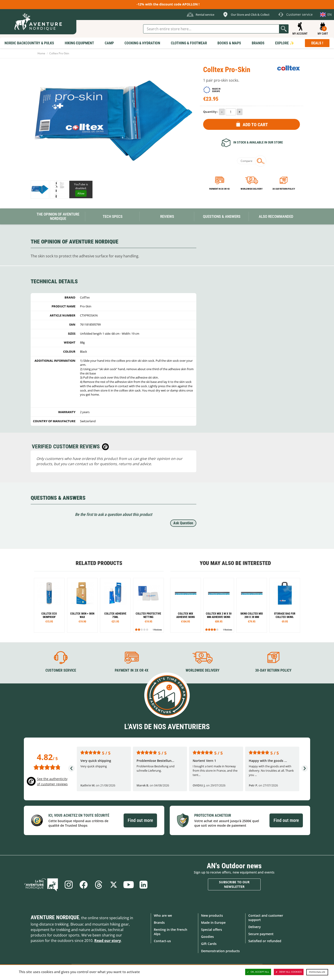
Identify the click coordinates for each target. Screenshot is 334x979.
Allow (80, 193)
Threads (98, 884)
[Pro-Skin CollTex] (40, 189)
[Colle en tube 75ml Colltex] (115, 605)
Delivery (254, 927)
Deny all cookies (290, 972)
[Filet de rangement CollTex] (148, 605)
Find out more (140, 820)
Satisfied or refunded (264, 941)
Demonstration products (220, 951)
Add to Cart (255, 124)
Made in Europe (213, 922)
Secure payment (261, 934)
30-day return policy (283, 189)
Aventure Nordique (55, 917)
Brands (159, 922)
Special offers (211, 929)
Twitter (113, 884)
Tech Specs (112, 216)
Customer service (60, 670)
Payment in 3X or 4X (131, 670)
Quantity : (210, 112)
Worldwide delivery (251, 189)
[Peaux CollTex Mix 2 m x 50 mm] (219, 605)
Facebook (83, 884)
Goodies (207, 936)
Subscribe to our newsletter (234, 884)
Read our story (107, 940)
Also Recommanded (276, 216)
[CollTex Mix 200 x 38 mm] (252, 605)
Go (284, 28)
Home (41, 53)
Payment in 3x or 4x (219, 189)
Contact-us (162, 941)
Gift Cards (209, 943)
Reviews (167, 216)
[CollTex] (288, 67)
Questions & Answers (221, 216)
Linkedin (143, 884)
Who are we (163, 915)
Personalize (317, 972)
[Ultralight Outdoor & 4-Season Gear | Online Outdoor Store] (38, 21)
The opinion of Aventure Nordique (58, 216)
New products (212, 915)
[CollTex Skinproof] (49, 605)
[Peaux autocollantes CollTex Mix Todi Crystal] (185, 605)
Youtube (128, 884)
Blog (41, 884)
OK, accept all (260, 972)
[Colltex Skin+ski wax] (82, 605)
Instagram (68, 884)
